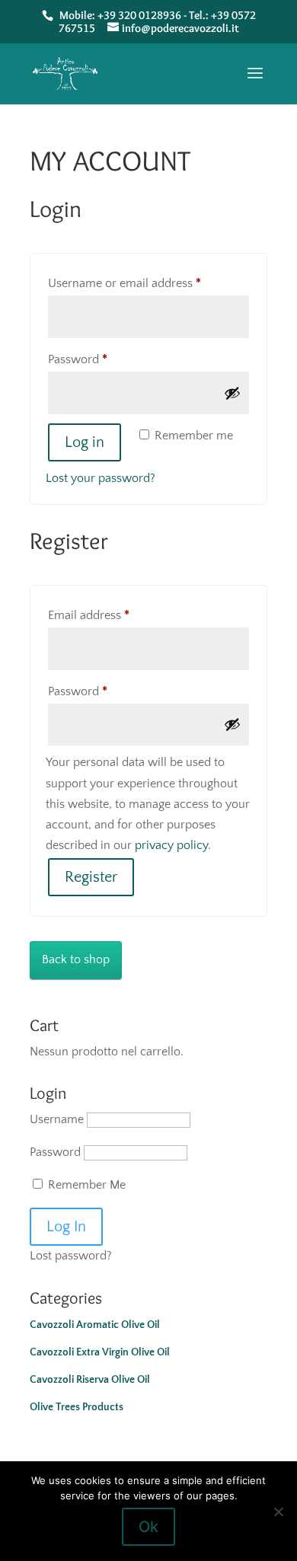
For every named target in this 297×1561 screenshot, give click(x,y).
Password (101, 359)
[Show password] (232, 393)
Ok (148, 1527)
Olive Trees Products (76, 1407)
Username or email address (148, 283)
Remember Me (85, 1185)
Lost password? (71, 1256)
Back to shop (76, 959)
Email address (112, 615)
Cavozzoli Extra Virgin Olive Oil (100, 1352)
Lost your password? (100, 478)
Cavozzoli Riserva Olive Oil (90, 1380)
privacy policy (171, 845)
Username (57, 1119)
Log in (84, 442)
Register (91, 877)
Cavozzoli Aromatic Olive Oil (95, 1325)
